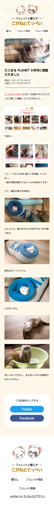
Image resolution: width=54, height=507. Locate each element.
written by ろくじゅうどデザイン (27, 496)
